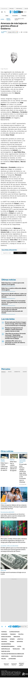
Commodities (17, 371)
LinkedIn (12, 626)
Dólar (7, 15)
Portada (4, 631)
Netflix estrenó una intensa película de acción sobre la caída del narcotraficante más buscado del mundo (13, 310)
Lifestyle (20, 639)
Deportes (20, 641)
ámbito (2, 19)
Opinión (12, 639)
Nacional (4, 641)
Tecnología (16, 649)
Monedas (3, 371)
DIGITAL (6, 664)
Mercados (12, 8)
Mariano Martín (4, 32)
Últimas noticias (14, 631)
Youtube (16, 626)
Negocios (4, 639)
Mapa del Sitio (5, 651)
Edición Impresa (6, 644)
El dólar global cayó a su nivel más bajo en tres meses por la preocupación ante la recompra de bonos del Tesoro (14, 549)
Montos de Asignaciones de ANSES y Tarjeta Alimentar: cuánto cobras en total (14, 329)
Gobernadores (19, 8)
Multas (3, 658)
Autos (19, 646)
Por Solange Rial (22, 484)
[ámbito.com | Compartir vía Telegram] (26, 32)
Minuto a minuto (5, 536)
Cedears (25, 371)
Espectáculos (5, 649)
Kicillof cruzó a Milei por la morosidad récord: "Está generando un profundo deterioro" (13, 302)
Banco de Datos (6, 636)
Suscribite (20, 252)
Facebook (5, 626)
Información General (8, 646)
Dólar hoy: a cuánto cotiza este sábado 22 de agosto (13, 289)
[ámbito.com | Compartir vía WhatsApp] (19, 32)
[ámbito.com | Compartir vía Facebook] (21, 32)
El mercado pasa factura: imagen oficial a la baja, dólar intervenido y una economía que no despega (15, 323)
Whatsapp (19, 626)
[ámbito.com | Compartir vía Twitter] (23, 32)
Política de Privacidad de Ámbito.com (12, 654)
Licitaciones (12, 658)
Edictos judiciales (17, 656)
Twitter (2, 626)
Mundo (12, 641)
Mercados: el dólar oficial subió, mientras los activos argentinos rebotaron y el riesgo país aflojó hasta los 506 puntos (14, 540)
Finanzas (24, 15)
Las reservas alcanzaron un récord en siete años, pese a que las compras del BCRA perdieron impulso (13, 516)
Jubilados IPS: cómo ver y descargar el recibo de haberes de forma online (15, 342)
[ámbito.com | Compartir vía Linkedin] (25, 32)
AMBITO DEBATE (21, 664)
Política (20, 634)
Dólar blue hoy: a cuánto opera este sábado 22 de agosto (12, 283)
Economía (15, 15)
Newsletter (23, 626)
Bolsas (9, 371)
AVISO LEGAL (5, 656)
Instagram (8, 626)
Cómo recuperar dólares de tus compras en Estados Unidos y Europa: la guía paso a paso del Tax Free (14, 506)
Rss (23, 649)
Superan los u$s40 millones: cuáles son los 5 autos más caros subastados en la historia (14, 295)
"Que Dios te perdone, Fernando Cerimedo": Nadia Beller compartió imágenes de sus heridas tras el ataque (15, 336)
